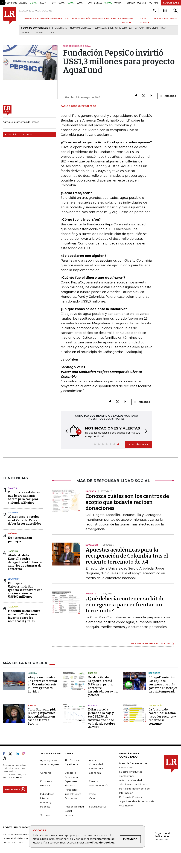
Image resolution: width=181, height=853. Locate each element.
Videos (69, 815)
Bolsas (92, 705)
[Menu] (22, 18)
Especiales (71, 781)
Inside (92, 793)
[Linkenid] (19, 754)
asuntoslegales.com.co (16, 834)
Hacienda (13, 551)
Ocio (92, 798)
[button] (65, 431)
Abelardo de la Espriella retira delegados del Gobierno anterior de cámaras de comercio (25, 562)
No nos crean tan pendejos (20, 539)
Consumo (45, 772)
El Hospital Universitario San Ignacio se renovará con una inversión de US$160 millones (25, 590)
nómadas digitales (80, 28)
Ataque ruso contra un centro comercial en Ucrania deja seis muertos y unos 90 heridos (42, 684)
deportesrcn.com (13, 842)
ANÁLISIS (116, 18)
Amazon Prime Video (146, 28)
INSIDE (173, 18)
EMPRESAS (56, 18)
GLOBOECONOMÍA (80, 18)
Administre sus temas (19, 134)
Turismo (13, 512)
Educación (14, 579)
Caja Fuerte (71, 764)
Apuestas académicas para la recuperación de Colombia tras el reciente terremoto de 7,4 (127, 556)
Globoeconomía (98, 785)
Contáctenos (126, 776)
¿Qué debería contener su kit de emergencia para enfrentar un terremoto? (125, 604)
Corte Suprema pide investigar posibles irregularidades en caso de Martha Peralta (42, 716)
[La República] (9, 21)
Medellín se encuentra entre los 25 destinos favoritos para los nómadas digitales (24, 616)
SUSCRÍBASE (171, 2)
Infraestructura (73, 793)
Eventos (93, 781)
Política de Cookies (101, 842)
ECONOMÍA (43, 18)
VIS (52, 32)
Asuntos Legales (49, 764)
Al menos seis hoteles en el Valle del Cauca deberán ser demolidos (24, 520)
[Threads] (6, 759)
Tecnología (155, 705)
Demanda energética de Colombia (113, 28)
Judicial (32, 705)
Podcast (45, 806)
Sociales (45, 815)
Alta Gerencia (72, 760)
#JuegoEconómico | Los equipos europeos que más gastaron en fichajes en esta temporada (162, 684)
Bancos (12, 488)
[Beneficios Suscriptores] (165, 11)
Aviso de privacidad (130, 780)
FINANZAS (30, 18)
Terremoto (41, 32)
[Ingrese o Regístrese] (175, 10)
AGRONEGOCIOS (100, 18)
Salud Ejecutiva (98, 806)
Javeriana (61, 28)
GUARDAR (170, 96)
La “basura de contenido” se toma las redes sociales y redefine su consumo (162, 716)
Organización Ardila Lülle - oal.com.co (162, 836)
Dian (163, 28)
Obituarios (71, 798)
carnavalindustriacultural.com (19, 838)
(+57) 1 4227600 (12, 777)
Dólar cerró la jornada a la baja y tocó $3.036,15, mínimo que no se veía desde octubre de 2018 (101, 718)
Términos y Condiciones (133, 784)
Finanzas (45, 785)
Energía (92, 673)
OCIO (66, 18)
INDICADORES (161, 18)
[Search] (154, 10)
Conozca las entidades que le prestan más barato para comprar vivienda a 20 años (24, 497)
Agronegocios (48, 760)
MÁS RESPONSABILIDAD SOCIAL (150, 643)
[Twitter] (143, 96)
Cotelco (26, 32)
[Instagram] (25, 754)
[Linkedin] (151, 96)
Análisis (12, 533)
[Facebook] (136, 96)
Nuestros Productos (130, 771)
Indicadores (47, 793)
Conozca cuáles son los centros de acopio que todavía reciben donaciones (127, 502)
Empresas (46, 781)
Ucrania (32, 673)
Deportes (154, 673)
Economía (95, 772)
